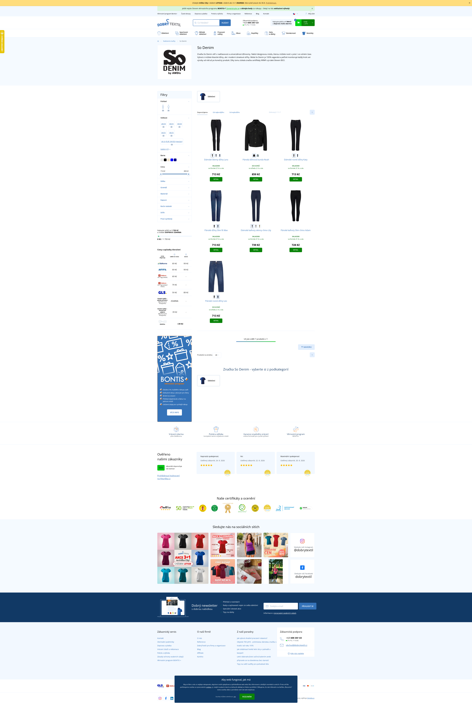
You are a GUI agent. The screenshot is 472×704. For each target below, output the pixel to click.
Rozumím (247, 696)
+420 (251, 22)
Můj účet (311, 14)
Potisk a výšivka (217, 14)
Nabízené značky (169, 41)
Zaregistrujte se (232, 8)
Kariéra (200, 656)
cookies (208, 687)
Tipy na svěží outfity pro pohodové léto (253, 664)
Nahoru (307, 347)
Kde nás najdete (297, 653)
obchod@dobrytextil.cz (296, 645)
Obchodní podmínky (165, 642)
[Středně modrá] (219, 156)
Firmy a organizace (234, 14)
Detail (216, 179)
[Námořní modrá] (252, 226)
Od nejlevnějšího (218, 112)
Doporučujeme (202, 112)
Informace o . (280, 613)
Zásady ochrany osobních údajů (170, 656)
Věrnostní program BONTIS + (169, 660)
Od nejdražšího (234, 112)
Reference (248, 14)
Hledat (225, 23)
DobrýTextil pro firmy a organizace (211, 645)
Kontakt (266, 14)
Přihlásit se (307, 606)
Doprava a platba (201, 14)
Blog (257, 14)
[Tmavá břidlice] (256, 226)
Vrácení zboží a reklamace (168, 649)
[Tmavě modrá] (216, 156)
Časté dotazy (186, 14)
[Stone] (259, 226)
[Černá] (212, 156)
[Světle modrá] (257, 156)
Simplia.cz (310, 698)
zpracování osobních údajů (285, 613)
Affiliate (200, 653)
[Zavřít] (469, 3)
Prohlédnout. (271, 3)
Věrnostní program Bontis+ (167, 14)
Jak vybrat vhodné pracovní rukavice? (252, 638)
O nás (199, 638)
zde (235, 696)
